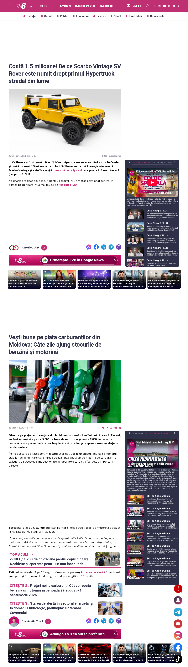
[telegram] (111, 247)
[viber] (118, 247)
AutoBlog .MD (30, 247)
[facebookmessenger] (88, 247)
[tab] (142, 163)
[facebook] (96, 247)
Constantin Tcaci (32, 621)
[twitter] (103, 247)
